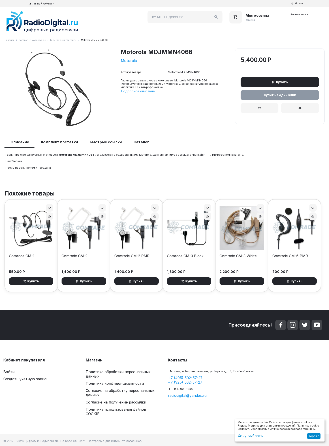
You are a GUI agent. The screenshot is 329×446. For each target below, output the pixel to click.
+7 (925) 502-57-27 (185, 382)
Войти (9, 372)
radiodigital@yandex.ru (187, 395)
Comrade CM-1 (21, 256)
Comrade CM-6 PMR (290, 256)
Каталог (23, 40)
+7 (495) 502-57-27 (185, 378)
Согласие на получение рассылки (116, 402)
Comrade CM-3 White (238, 256)
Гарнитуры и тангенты (63, 40)
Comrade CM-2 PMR (132, 256)
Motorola (129, 60)
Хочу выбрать (250, 435)
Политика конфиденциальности (115, 383)
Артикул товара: (131, 72)
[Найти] (216, 17)
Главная (9, 40)
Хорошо (313, 436)
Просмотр (31, 244)
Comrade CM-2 (74, 256)
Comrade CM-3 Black (185, 256)
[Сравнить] (300, 108)
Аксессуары (39, 40)
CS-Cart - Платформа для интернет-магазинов (107, 441)
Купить (282, 82)
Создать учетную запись (25, 379)
